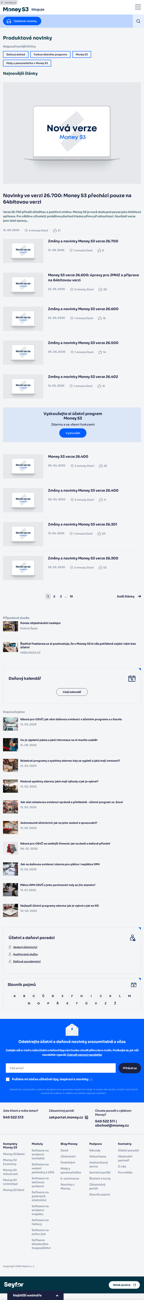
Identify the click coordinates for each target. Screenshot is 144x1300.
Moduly (37, 1144)
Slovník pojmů (99, 1194)
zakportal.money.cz (66, 1117)
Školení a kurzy (99, 1178)
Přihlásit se (130, 1068)
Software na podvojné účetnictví (40, 1196)
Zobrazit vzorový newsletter (84, 1055)
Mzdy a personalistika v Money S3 (27, 63)
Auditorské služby (25, 954)
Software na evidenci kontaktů (40, 1154)
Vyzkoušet (73, 433)
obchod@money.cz (112, 1125)
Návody (94, 1150)
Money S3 (82, 54)
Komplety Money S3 (10, 1145)
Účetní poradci (128, 1150)
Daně (64, 1150)
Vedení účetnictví (25, 947)
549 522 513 (13, 1117)
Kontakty (125, 1144)
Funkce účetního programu (50, 54)
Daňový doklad (15, 54)
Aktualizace (97, 1156)
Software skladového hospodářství (41, 1244)
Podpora (95, 1144)
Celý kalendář (72, 692)
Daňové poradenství (27, 961)
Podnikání (68, 1162)
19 (71, 596)
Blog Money (69, 1144)
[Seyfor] (13, 1285)
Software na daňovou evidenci (40, 1182)
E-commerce (70, 1178)
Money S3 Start (13, 1190)
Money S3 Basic (14, 1154)
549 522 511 (105, 1121)
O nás (122, 1166)
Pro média (125, 1172)
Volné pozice (121, 1285)
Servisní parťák (100, 1172)
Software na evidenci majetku (40, 1210)
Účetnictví (68, 1156)
